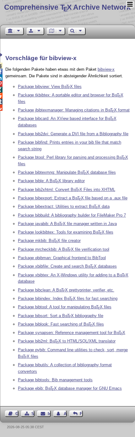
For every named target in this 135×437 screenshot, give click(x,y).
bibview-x (106, 69)
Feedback (81, 413)
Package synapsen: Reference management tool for (71, 332)
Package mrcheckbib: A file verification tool (63, 249)
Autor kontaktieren (65, 413)
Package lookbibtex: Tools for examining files (65, 232)
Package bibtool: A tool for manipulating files (64, 307)
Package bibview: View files (50, 86)
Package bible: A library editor (51, 180)
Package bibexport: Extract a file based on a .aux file (72, 198)
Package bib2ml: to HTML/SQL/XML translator (67, 341)
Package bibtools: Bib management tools (55, 380)
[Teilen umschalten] (2, 55)
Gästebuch (17, 413)
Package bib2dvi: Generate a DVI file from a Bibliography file (73, 133)
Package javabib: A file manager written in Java (67, 223)
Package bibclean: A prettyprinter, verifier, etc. (66, 290)
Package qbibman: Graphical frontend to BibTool (62, 257)
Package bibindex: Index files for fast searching (67, 298)
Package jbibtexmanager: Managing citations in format (74, 110)
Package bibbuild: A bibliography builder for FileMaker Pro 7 (72, 215)
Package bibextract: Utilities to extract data (64, 206)
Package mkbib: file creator (49, 240)
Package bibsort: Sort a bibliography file (60, 315)
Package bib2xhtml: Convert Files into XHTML (66, 189)
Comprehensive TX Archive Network (67, 7)
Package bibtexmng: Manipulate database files (67, 172)
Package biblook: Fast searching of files (61, 324)
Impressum (49, 413)
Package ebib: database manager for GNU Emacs (70, 388)
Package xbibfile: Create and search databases (67, 266)
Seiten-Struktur (33, 413)
